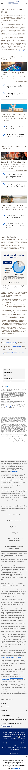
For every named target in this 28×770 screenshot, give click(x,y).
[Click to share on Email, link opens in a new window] (7, 386)
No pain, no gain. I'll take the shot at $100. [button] (14, 127)
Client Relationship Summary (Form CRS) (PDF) (12, 657)
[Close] (26, 756)
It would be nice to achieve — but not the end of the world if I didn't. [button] (15, 186)
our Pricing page (13, 471)
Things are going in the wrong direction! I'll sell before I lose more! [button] (15, 95)
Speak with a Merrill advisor (10, 342)
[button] (2, 3)
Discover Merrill (5, 707)
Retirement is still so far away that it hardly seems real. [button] (15, 216)
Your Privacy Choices (6, 747)
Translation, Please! (16, 346)
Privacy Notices (16, 768)
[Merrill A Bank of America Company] (14, 2)
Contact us (4, 710)
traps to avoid (20, 50)
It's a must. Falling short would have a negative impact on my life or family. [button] (15, 176)
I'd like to (3, 703)
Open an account (6, 726)
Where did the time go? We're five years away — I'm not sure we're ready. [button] (15, 225)
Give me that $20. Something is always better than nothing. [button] (15, 135)
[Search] (26, 3)
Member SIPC (8, 406)
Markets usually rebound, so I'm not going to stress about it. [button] (15, 86)
